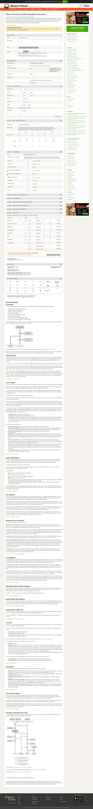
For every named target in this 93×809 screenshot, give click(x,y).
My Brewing (40, 9)
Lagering (68, 190)
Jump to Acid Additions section (12, 582)
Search (26, 9)
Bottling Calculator (70, 84)
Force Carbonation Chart (71, 89)
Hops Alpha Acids (70, 155)
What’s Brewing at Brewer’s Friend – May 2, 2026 (76, 130)
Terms (47, 807)
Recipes (68, 192)
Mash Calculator (70, 72)
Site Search (48, 797)
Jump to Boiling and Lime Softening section (15, 554)
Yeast (68, 103)
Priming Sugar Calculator (71, 85)
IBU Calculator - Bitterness (72, 54)
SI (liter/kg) (40, 63)
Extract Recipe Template (71, 147)
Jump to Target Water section (12, 491)
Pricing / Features (63, 801)
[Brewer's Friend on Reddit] (14, 803)
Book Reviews (69, 175)
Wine (68, 196)
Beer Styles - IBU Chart (71, 160)
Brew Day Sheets (35, 799)
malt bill (36, 215)
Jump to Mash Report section (12, 689)
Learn (47, 9)
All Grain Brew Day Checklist (72, 142)
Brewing (68, 177)
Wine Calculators (70, 92)
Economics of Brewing (71, 180)
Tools (20, 9)
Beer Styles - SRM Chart (71, 164)
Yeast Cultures (70, 197)
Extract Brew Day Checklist (72, 149)
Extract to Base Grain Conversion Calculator (75, 70)
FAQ (18, 803)
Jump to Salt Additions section (12, 516)
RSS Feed (50, 807)
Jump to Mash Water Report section (13, 595)
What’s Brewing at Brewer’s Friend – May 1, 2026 (76, 131)
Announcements (70, 171)
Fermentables (69, 100)
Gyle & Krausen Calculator (72, 91)
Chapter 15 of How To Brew (37, 769)
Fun (68, 183)
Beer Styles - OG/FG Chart (72, 162)
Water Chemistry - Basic (71, 75)
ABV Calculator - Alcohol (71, 51)
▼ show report (57, 116)
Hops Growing (70, 185)
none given (25, 215)
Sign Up (65, 1)
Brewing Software (70, 178)
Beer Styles (69, 107)
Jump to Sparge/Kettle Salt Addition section (15, 606)
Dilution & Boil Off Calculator (72, 60)
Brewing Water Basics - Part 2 (72, 39)
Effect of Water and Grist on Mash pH (20, 767)
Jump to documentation (11, 25)
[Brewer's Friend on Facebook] (8, 803)
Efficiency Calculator (71, 78)
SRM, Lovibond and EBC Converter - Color (75, 58)
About (61, 799)
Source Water (12, 593)
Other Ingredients (70, 105)
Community (13, 9)
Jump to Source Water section (12, 454)
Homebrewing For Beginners (72, 36)
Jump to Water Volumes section (12, 378)
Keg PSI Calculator (70, 87)
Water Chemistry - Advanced (72, 77)
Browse (32, 9)
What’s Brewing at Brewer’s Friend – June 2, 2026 (76, 125)
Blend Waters (33, 82)
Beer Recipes (48, 799)
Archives (68, 201)
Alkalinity (29, 108)
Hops (68, 102)
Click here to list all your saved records (26, 54)
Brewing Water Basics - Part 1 (72, 37)
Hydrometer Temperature (72, 53)
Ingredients (69, 187)
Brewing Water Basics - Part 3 (72, 41)
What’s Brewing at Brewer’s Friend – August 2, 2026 (76, 116)
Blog (18, 799)
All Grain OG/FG (70, 73)
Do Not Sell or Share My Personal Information (61, 807)
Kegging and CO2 (70, 189)
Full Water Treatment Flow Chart (48, 349)
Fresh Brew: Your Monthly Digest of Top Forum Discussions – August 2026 (76, 114)
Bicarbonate (23, 108)
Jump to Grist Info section (11, 663)
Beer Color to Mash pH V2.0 (47, 639)
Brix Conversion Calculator (72, 65)
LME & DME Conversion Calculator (73, 68)
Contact (61, 797)
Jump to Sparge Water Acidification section (15, 619)
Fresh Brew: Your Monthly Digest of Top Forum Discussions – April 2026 (76, 134)
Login (81, 5)
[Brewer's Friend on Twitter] (11, 803)
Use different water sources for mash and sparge (41, 80)
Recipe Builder (34, 797)
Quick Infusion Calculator (72, 80)
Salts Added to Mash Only (30, 154)
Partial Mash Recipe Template (72, 144)
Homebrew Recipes (70, 98)
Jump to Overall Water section (12, 709)
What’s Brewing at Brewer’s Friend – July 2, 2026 (76, 120)
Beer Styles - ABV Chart (71, 158)
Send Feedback (43, 807)
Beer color (30, 215)
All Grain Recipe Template (72, 140)
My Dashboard (34, 803)
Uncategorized (70, 194)
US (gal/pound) (33, 63)
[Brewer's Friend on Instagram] (6, 803)
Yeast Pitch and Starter (71, 61)
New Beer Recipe (55, 9)
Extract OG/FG (70, 82)
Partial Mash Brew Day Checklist (73, 145)
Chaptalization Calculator (72, 66)
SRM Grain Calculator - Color (72, 56)
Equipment (69, 182)
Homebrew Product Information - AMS (22, 771)
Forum (19, 801)
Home (19, 797)
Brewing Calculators (35, 801)
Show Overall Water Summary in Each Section (40, 65)
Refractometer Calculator (72, 63)
